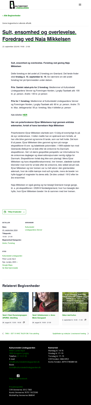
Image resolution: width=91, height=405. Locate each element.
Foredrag (11, 243)
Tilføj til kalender (14, 212)
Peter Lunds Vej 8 (17, 350)
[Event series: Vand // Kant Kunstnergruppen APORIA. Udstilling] (24, 322)
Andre (4, 243)
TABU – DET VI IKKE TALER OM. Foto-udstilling (22, 333)
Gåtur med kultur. (69, 315)
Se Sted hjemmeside (10, 268)
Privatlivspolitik (16, 387)
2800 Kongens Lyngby (19, 353)
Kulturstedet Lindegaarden (12, 256)
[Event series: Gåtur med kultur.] (85, 319)
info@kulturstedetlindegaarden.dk (24, 362)
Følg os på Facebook (18, 378)
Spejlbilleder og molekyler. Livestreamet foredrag (69, 333)
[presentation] (15, 302)
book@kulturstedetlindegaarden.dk (25, 367)
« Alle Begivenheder (11, 15)
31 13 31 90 (22, 356)
